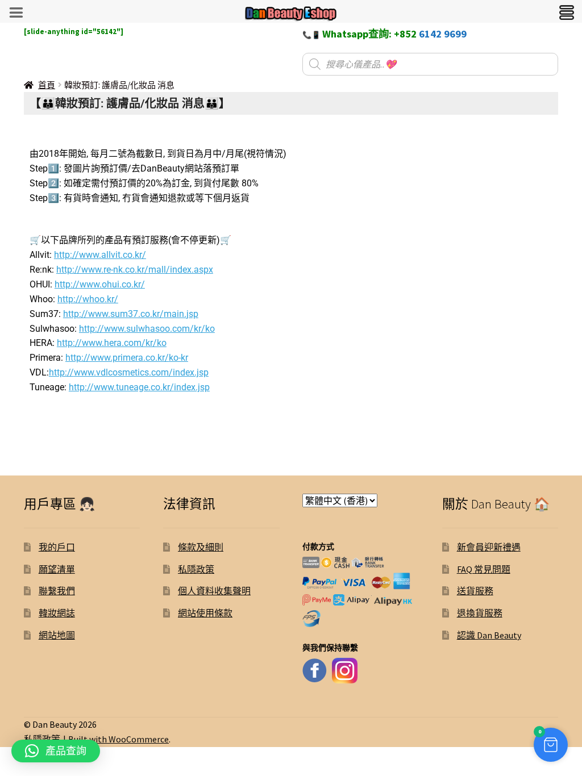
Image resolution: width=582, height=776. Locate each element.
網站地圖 (57, 635)
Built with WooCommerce (118, 739)
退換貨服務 (479, 613)
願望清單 (57, 569)
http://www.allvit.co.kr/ (100, 254)
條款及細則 (200, 547)
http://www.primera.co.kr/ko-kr (126, 357)
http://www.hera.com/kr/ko (112, 342)
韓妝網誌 (57, 613)
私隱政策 (196, 569)
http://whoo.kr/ (87, 299)
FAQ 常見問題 (483, 569)
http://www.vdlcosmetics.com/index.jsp (129, 372)
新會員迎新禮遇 (489, 547)
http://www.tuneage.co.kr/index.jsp (139, 387)
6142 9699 (443, 33)
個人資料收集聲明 (214, 590)
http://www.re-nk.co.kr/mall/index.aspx (134, 269)
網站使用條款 (205, 613)
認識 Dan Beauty (489, 635)
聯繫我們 (57, 590)
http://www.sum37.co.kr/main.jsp (130, 313)
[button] (551, 745)
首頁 (46, 85)
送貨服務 (475, 590)
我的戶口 (57, 547)
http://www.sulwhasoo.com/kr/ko (147, 328)
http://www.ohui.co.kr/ (100, 284)
